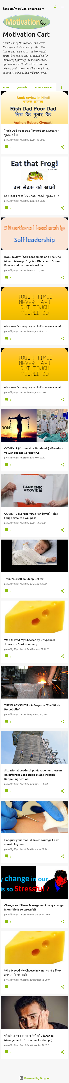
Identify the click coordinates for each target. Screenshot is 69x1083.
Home (6, 87)
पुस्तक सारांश (22, 87)
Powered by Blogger (37, 1078)
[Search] (55, 7)
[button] (63, 147)
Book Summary (44, 87)
